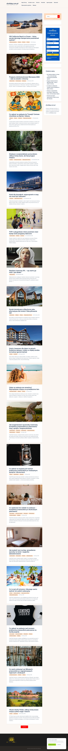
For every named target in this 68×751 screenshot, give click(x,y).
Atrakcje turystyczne (17, 159)
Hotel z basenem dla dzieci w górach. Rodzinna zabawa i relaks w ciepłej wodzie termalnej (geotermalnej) (24, 350)
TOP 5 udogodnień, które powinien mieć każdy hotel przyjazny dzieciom (23, 233)
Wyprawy (21, 474)
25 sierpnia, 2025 (22, 354)
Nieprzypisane (12, 274)
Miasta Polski (12, 80)
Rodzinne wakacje (13, 515)
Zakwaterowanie (29, 555)
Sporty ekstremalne (31, 430)
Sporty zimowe (12, 432)
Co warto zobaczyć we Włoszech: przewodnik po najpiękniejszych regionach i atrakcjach (21, 671)
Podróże (23, 42)
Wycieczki (20, 118)
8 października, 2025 (20, 274)
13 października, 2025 (29, 235)
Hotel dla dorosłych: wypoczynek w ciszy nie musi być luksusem (24, 195)
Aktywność (18, 430)
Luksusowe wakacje (19, 513)
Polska (11, 713)
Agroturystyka (12, 235)
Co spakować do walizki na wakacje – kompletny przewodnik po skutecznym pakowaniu (23, 509)
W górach (11, 198)
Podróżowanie (18, 80)
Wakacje (11, 118)
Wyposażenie (16, 474)
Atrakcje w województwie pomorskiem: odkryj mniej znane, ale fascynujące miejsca (23, 155)
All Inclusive (49, 52)
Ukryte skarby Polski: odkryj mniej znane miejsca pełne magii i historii (23, 710)
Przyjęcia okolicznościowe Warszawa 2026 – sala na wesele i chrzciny (24, 78)
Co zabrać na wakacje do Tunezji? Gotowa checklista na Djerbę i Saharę (24, 115)
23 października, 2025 (36, 159)
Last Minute (55, 52)
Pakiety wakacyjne (17, 593)
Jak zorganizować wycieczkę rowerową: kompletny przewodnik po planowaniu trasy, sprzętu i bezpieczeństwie (23, 426)
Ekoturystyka (24, 430)
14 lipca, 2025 (24, 432)
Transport (18, 432)
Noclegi (19, 42)
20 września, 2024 (22, 713)
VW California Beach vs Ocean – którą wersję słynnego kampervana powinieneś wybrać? (24, 38)
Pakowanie (25, 513)
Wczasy (15, 118)
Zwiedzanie (16, 713)
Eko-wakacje (12, 513)
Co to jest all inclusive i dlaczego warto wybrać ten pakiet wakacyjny (23, 590)
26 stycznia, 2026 (30, 80)
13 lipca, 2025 (28, 474)
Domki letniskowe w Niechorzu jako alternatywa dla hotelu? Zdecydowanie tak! (23, 311)
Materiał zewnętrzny (13, 42)
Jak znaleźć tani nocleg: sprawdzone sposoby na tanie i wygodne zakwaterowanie (22, 552)
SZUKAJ (52, 54)
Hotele (11, 354)
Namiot (11, 474)
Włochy (24, 674)
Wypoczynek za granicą (27, 118)
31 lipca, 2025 (29, 391)
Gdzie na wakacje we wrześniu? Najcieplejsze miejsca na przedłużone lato (24, 388)
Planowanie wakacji (13, 391)
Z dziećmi (22, 235)
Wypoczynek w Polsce (26, 159)
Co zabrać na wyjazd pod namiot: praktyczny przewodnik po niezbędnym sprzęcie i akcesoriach (23, 470)
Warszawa (24, 80)
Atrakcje (11, 159)
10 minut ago (34, 42)
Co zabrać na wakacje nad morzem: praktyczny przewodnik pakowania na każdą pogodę (22, 630)
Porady (28, 42)
